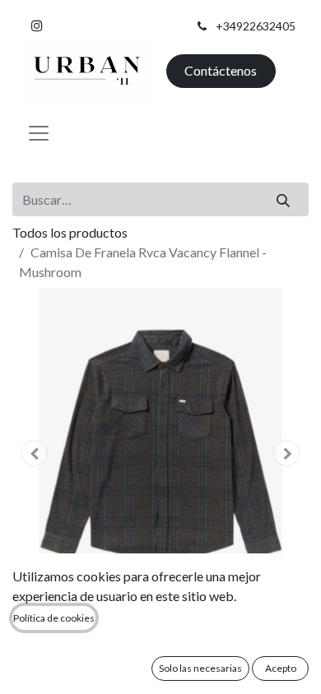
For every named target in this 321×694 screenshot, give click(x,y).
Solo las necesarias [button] (200, 668)
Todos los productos (70, 232)
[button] (34, 453)
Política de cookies (54, 618)
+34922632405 (255, 26)
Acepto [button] (280, 668)
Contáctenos (220, 70)
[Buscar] (283, 199)
